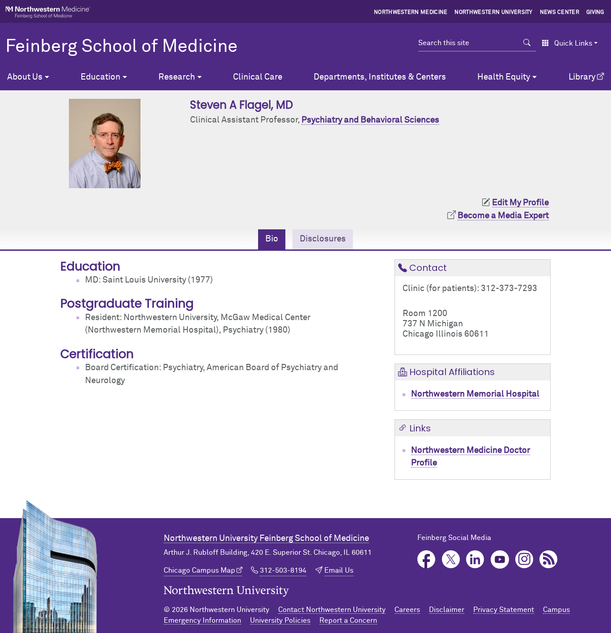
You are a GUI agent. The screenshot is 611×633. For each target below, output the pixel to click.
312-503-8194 (283, 570)
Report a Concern (348, 620)
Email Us (338, 570)
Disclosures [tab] (323, 239)
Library (582, 77)
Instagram (524, 559)
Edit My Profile (520, 202)
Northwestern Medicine (411, 12)
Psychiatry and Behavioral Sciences (370, 120)
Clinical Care (257, 77)
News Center (560, 12)
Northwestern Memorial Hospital (475, 394)
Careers (407, 609)
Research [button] (176, 77)
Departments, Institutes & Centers (380, 77)
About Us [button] (24, 77)
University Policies (280, 620)
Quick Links (573, 43)
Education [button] (100, 77)
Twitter (451, 559)
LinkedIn (475, 559)
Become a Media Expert (503, 215)
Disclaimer (446, 609)
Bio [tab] (271, 239)
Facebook (426, 559)
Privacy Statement (503, 609)
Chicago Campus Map (199, 570)
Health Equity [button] (503, 77)
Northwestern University (493, 12)
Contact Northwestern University (332, 609)
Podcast (548, 559)
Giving (595, 12)
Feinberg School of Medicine (121, 47)
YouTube (500, 559)
